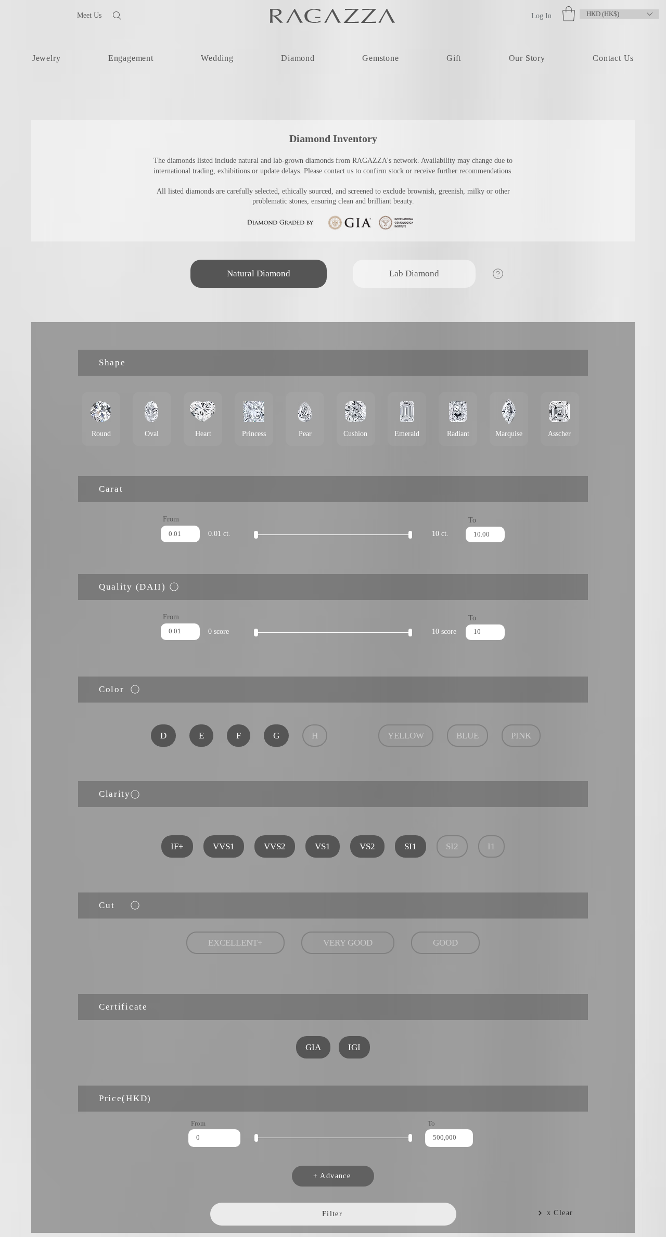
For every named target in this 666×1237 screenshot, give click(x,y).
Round (101, 419)
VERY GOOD (349, 942)
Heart (203, 419)
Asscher (560, 419)
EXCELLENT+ (237, 942)
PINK (518, 735)
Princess (254, 419)
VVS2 (277, 846)
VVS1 (227, 846)
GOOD (445, 942)
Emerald (407, 419)
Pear (305, 419)
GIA (314, 1047)
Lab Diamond (414, 283)
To (472, 520)
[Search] (150, 15)
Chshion (356, 419)
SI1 (409, 846)
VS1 (323, 846)
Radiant (458, 419)
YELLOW (405, 735)
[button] (568, 13)
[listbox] (619, 14)
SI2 (450, 846)
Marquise (509, 419)
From (170, 519)
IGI (354, 1047)
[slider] (256, 535)
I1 (488, 846)
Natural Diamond (258, 283)
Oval (152, 419)
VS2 (367, 846)
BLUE (466, 735)
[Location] (174, 587)
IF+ (181, 846)
